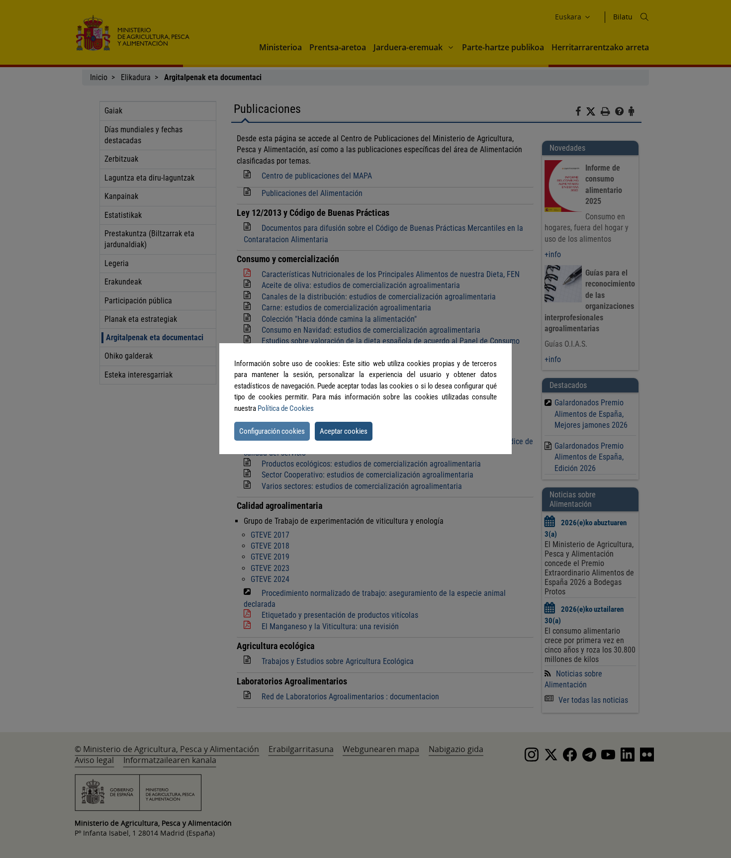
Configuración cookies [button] (272, 431)
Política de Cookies (286, 408)
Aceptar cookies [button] (343, 431)
